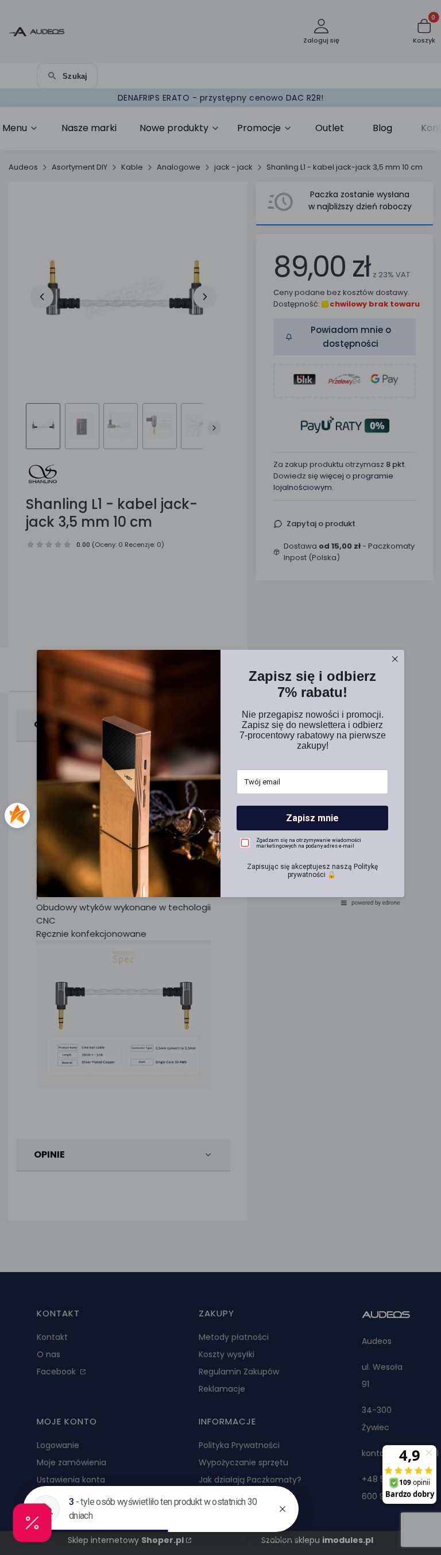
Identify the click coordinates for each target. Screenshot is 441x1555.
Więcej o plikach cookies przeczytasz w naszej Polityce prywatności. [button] (192, 776)
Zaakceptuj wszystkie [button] (221, 851)
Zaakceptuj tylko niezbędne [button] (220, 807)
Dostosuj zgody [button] (220, 827)
